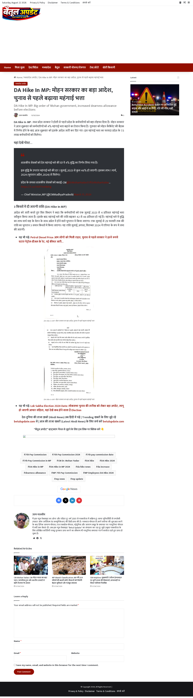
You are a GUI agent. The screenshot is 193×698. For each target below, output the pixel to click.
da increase (103, 467)
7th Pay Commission (35, 455)
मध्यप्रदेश (46, 67)
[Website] (34, 538)
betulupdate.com (24, 421)
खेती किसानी (109, 67)
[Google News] (69, 489)
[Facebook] (59, 500)
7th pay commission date (100, 455)
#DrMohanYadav (99, 182)
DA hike (90, 461)
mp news (60, 479)
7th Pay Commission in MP (37, 461)
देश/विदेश (33, 67)
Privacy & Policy (37, 3)
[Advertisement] (96, 42)
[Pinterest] (79, 500)
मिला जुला (20, 67)
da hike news (84, 467)
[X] (65, 500)
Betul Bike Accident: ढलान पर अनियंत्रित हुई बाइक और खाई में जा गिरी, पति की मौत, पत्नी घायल (154, 108)
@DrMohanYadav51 (78, 182)
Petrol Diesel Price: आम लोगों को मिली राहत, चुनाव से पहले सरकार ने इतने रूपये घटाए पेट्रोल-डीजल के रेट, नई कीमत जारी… (68, 239)
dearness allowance (35, 473)
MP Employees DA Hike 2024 (99, 473)
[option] (154, 99)
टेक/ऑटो (94, 67)
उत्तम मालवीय (23, 115)
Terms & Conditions (70, 3)
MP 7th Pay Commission (65, 473)
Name (17, 641)
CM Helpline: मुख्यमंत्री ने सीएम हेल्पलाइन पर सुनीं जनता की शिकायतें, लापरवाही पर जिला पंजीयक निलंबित (106, 580)
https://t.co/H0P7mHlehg (36, 186)
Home (7, 67)
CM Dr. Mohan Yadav (68, 461)
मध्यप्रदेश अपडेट (30, 77)
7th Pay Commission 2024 (67, 455)
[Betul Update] (21, 13)
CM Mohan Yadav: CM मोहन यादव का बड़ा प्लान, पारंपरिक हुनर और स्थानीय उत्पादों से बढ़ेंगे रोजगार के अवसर (30, 580)
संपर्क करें (87, 3)
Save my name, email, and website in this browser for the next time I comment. (57, 665)
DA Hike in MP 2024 (60, 467)
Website (75, 653)
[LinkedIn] (72, 500)
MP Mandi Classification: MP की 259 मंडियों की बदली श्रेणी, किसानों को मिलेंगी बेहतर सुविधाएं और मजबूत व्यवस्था (67, 580)
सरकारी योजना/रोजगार (75, 67)
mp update (77, 479)
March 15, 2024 (82, 194)
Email (17, 653)
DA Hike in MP (36, 467)
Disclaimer (53, 3)
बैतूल (57, 67)
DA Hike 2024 (108, 461)
